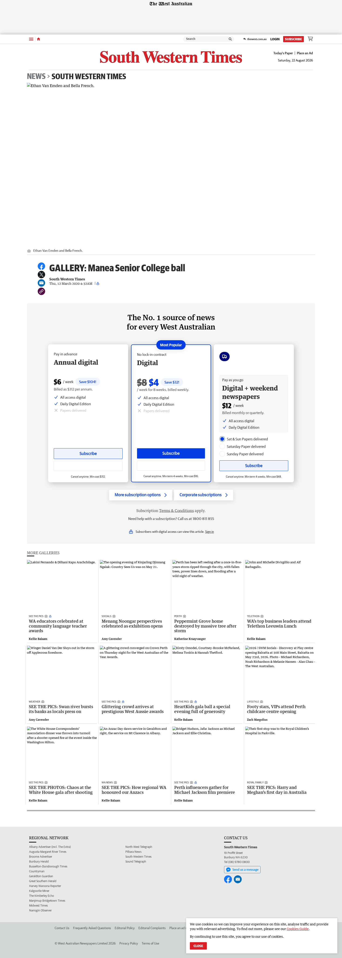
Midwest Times (38, 905)
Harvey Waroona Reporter (45, 886)
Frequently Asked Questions (92, 928)
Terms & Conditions (176, 510)
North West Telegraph (138, 847)
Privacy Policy (128, 943)
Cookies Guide (298, 929)
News (36, 76)
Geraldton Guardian (41, 876)
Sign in (209, 531)
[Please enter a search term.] (230, 39)
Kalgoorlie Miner (39, 891)
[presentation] (222, 439)
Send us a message (245, 869)
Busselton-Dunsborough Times (48, 866)
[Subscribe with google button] (171, 465)
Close (198, 946)
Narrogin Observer (40, 910)
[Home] (38, 39)
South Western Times (89, 76)
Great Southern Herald (42, 881)
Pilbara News (133, 851)
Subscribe (293, 39)
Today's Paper (283, 53)
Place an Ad (305, 53)
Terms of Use (150, 943)
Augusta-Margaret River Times (47, 851)
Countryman (36, 871)
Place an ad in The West (185, 928)
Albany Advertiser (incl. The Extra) (50, 847)
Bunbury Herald (39, 861)
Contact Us (62, 928)
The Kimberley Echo (41, 895)
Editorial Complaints (152, 928)
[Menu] (31, 39)
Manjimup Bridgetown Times (47, 900)
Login (275, 39)
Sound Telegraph (135, 861)
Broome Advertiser (40, 856)
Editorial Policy (125, 928)
